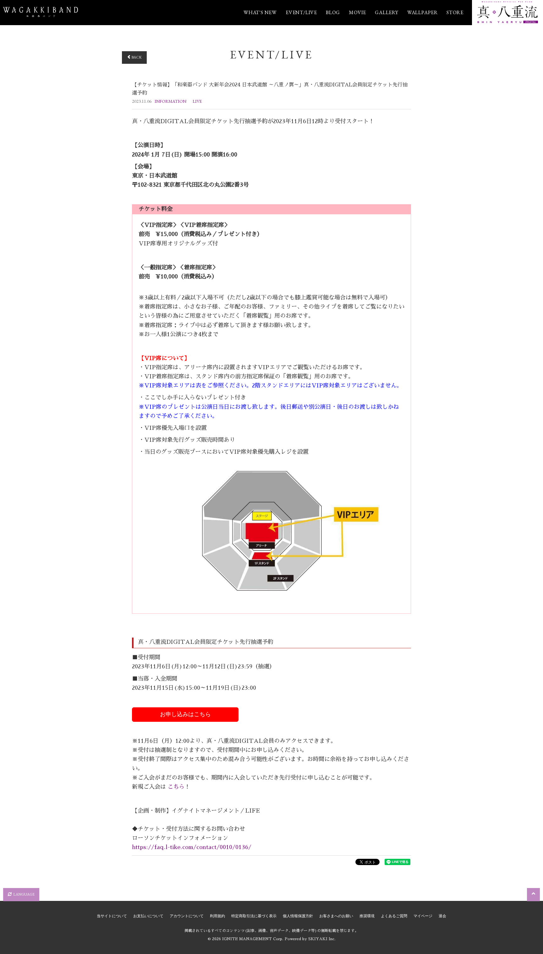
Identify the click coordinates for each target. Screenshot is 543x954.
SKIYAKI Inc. (322, 939)
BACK (136, 57)
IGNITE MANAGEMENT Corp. (252, 939)
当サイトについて (112, 915)
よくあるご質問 (394, 915)
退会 (442, 915)
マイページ (423, 915)
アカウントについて (187, 915)
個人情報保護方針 (298, 915)
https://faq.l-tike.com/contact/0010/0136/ (191, 847)
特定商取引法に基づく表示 (254, 915)
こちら (175, 787)
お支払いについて (148, 915)
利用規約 (217, 915)
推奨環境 (367, 915)
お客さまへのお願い (336, 915)
